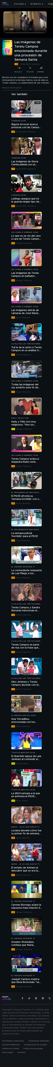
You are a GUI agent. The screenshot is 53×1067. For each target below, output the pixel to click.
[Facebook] (22, 998)
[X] (49, 998)
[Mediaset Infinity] (5, 4)
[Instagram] (43, 998)
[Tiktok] (29, 998)
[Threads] (36, 998)
